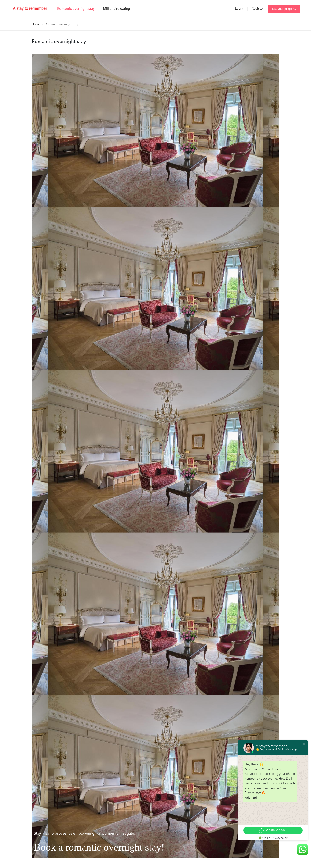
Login (239, 8)
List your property (284, 8)
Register (258, 8)
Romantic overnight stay (76, 9)
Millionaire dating (116, 9)
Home (36, 24)
